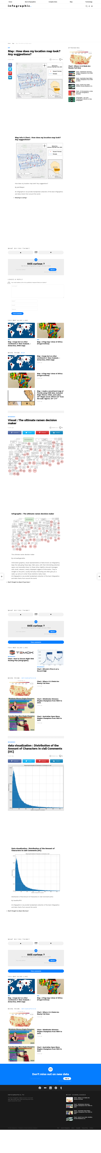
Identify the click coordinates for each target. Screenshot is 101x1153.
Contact (91, 1127)
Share (17, 64)
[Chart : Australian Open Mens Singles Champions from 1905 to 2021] (21, 723)
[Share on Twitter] (10, 69)
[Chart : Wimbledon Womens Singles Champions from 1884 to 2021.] (21, 705)
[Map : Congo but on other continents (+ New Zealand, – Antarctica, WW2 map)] (21, 330)
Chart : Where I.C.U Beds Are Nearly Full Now (48, 682)
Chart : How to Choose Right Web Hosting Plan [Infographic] (21, 659)
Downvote (51, 252)
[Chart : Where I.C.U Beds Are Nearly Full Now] (21, 688)
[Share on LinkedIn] (10, 77)
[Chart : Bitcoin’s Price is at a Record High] (50, 657)
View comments (36, 642)
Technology (88, 2)
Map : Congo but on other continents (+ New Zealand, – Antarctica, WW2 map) (19, 344)
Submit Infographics (65, 1127)
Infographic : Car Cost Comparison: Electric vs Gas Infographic (84, 99)
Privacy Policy (85, 1127)
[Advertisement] (44, 25)
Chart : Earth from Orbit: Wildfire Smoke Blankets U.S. (84, 85)
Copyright (78, 1127)
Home (10, 2)
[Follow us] (89, 6)
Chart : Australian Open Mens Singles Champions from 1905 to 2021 (49, 718)
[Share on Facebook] (10, 65)
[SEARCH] (86, 6)
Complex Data (53, 2)
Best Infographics (30, 2)
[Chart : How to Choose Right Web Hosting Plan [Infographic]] (21, 652)
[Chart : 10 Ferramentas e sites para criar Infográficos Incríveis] (71, 93)
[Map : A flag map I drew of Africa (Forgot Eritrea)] (50, 330)
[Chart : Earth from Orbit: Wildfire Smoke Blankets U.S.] (71, 86)
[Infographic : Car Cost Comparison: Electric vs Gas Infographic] (71, 99)
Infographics (11, 656)
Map (71, 2)
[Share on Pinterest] (10, 73)
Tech (58, 1127)
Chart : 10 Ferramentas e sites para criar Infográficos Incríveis (84, 93)
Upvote (20, 252)
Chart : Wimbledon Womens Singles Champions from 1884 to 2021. (49, 701)
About (73, 1127)
